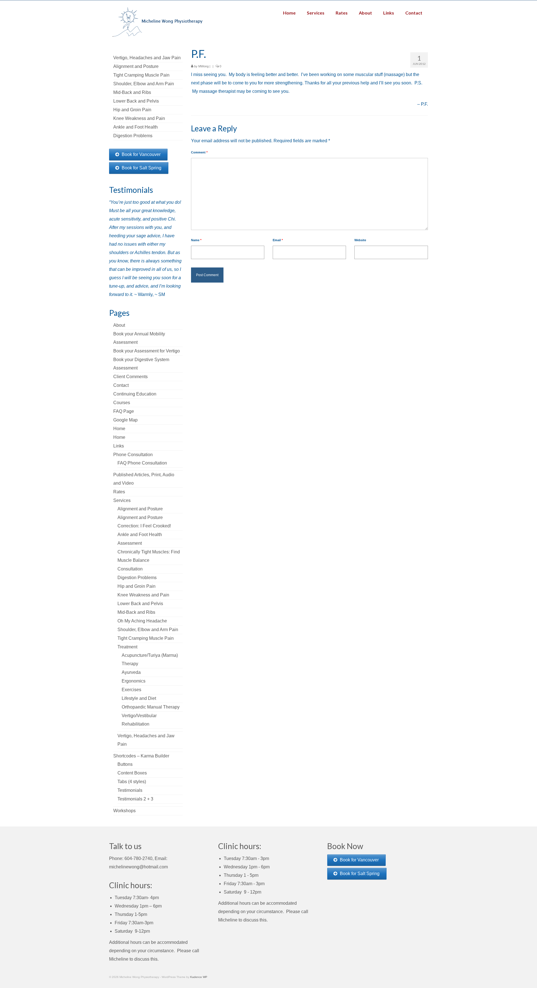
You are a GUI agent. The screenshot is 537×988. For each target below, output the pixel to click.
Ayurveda (131, 672)
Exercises (131, 689)
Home (119, 428)
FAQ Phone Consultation (142, 463)
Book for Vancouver (141, 154)
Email (278, 240)
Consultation (130, 569)
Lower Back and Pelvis (140, 603)
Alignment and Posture (140, 508)
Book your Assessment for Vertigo (146, 351)
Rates (119, 491)
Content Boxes (132, 773)
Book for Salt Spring (141, 167)
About (119, 325)
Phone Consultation (133, 454)
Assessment (129, 543)
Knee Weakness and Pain (143, 595)
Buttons (125, 764)
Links (118, 446)
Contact (121, 385)
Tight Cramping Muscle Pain (145, 638)
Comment (199, 152)
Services (122, 500)
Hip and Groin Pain (136, 586)
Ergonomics (133, 681)
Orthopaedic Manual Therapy (151, 707)
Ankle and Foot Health (139, 534)
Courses (121, 402)
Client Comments (130, 376)
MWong (203, 66)
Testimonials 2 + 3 (135, 799)
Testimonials (129, 790)
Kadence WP (198, 976)
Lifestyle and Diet (139, 698)
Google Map (125, 420)
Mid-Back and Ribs (136, 612)
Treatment (127, 647)
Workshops (124, 810)
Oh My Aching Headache (142, 621)
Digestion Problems (137, 577)
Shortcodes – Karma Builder (141, 756)
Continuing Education (134, 394)
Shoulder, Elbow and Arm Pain (147, 629)
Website (360, 240)
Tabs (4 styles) (131, 781)
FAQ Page (123, 411)
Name (196, 240)
